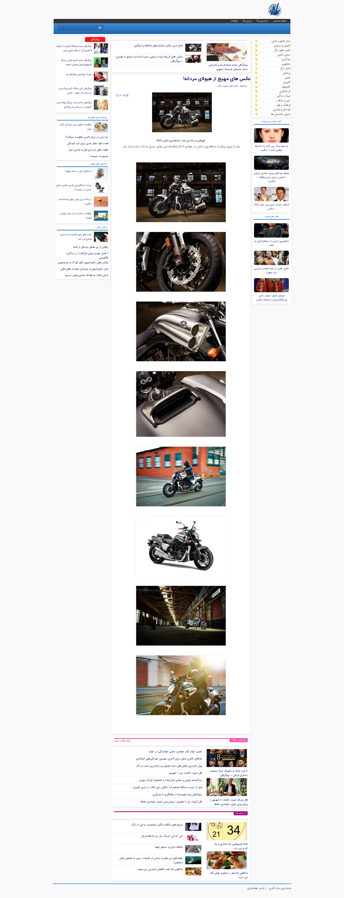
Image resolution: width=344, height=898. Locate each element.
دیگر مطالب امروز (122, 741)
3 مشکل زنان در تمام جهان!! (78, 171)
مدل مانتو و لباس (280, 41)
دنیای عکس (283, 55)
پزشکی (286, 73)
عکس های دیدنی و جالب (227, 86)
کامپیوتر (285, 87)
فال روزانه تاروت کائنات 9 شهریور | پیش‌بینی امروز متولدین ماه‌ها (229, 802)
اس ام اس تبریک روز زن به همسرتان (162, 836)
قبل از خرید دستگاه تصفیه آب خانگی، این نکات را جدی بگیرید (167, 787)
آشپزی (286, 82)
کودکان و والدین (281, 110)
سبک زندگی (283, 96)
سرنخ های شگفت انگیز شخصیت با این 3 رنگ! (157, 825)
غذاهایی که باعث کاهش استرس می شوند (160, 869)
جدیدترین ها (262, 20)
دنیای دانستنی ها (280, 114)
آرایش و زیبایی (282, 46)
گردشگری (285, 91)
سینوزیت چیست (98, 156)
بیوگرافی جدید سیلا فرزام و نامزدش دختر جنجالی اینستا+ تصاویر (228, 67)
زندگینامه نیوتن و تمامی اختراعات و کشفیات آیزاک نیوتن (170, 780)
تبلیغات (234, 20)
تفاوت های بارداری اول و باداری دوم (88, 150)
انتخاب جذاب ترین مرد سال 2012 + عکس (271, 207)
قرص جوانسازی (255, 888)
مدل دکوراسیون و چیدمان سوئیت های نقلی (84, 269)
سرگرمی (285, 59)
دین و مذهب (283, 100)
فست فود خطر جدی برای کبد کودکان (87, 143)
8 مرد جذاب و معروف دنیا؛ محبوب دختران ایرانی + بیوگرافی (229, 773)
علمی (287, 78)
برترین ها (247, 20)
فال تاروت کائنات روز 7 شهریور (185, 773)
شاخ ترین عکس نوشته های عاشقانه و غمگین (158, 46)
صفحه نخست (279, 20)
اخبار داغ (285, 68)
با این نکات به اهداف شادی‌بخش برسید (86, 275)
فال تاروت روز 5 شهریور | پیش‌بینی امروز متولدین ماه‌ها (171, 802)
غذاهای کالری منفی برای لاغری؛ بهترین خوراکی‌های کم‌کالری (169, 759)
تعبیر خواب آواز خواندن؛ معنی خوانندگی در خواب (175, 751)
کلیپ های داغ (282, 50)
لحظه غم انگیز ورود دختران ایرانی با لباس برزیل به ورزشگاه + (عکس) (271, 177)
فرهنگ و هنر (283, 105)
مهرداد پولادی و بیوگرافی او (79, 74)
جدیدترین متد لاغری (280, 888)
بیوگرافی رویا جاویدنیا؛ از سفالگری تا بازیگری (177, 794)
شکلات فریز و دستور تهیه (169, 847)
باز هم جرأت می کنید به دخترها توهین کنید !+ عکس (271, 148)
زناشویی (286, 64)
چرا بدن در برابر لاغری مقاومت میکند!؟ (86, 137)
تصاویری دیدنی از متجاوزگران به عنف (271, 243)
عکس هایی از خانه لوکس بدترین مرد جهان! (271, 271)
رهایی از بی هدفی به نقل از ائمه (90, 247)
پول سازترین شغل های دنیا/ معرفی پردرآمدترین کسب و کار (169, 766)
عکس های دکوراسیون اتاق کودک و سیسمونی (83, 262)
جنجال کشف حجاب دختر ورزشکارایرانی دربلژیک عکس (271, 298)
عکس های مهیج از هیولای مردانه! (217, 78)
